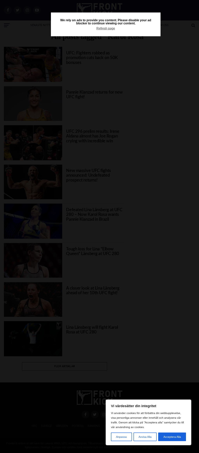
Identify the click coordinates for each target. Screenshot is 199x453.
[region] (148, 422)
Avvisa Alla (145, 436)
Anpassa (121, 436)
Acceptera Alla (172, 436)
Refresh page (105, 28)
